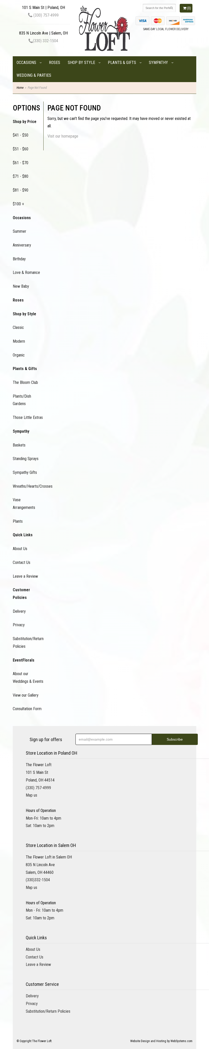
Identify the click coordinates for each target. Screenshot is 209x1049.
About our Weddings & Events (28, 677)
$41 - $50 (20, 135)
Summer (19, 231)
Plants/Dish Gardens (22, 400)
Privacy (19, 624)
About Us (20, 548)
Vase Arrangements (24, 503)
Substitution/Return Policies (28, 642)
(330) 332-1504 (45, 40)
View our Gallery (25, 695)
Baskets (19, 445)
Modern (19, 341)
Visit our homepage (62, 136)
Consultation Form (27, 708)
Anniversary (22, 245)
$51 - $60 (20, 149)
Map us (31, 795)
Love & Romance (26, 272)
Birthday (19, 258)
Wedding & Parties (34, 75)
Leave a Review (25, 576)
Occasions (26, 62)
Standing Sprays (25, 458)
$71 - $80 (20, 176)
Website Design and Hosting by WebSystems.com (161, 1041)
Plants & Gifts (122, 62)
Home (20, 88)
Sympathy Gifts (25, 472)
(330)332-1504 (38, 879)
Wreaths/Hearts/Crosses (28, 486)
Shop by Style (81, 62)
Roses (54, 62)
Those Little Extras (28, 417)
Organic (19, 355)
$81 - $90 (20, 190)
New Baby (21, 286)
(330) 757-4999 (45, 15)
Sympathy (158, 62)
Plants (18, 521)
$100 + (18, 204)
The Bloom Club (25, 382)
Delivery (19, 611)
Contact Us (21, 562)
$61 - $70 (20, 162)
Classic (18, 327)
